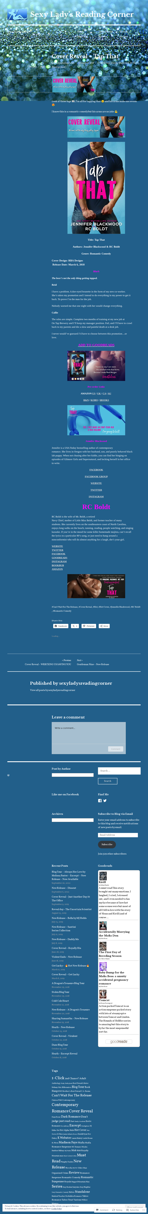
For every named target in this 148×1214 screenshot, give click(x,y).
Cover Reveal (104, 63)
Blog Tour (78, 1087)
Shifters (71, 1192)
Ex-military (65, 1126)
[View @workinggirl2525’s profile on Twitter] (105, 801)
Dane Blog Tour (60, 1045)
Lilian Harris (105, 885)
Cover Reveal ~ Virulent (64, 1036)
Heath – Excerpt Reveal (64, 1053)
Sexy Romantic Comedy (60, 1192)
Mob (73, 1150)
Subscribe (107, 844)
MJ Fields (68, 1151)
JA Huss (60, 1134)
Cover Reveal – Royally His (66, 948)
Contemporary (68, 1100)
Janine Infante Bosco (70, 1134)
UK (99, 393)
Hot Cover (104, 607)
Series (57, 1186)
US (93, 393)
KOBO (94, 400)
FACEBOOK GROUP (96, 476)
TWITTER (96, 490)
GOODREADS (59, 557)
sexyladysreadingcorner (63, 63)
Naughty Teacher (67, 1162)
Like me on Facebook (65, 794)
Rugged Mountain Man (80, 1182)
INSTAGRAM (96, 496)
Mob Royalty (82, 1150)
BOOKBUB (58, 565)
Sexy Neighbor (85, 1187)
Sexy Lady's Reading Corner (82, 14)
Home (80, 31)
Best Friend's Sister (80, 1083)
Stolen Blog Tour (60, 992)
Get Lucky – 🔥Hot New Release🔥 (70, 965)
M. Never (55, 1143)
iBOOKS (104, 400)
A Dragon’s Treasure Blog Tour (68, 983)
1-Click (58, 1078)
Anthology (56, 1083)
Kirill (102, 882)
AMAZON (57, 569)
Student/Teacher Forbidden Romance (67, 1196)
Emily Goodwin (80, 1121)
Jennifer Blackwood (120, 63)
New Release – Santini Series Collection (64, 928)
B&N (86, 400)
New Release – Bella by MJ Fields (69, 918)
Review (74, 1172)
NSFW (74, 1168)
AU (109, 393)
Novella (68, 1168)
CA (104, 393)
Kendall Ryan (82, 1134)
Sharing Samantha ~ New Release (70, 1018)
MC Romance (76, 1147)
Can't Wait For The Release (65, 607)
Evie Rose (104, 938)
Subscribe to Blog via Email (115, 813)
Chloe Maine (105, 959)
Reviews (102, 36)
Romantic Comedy (62, 611)
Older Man (82, 1168)
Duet (72, 1121)
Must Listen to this (70, 1156)
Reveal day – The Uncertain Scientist (72, 909)
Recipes (124, 36)
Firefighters (85, 1126)
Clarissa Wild (57, 1100)
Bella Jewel (68, 1083)
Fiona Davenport (106, 1003)
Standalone (82, 1192)
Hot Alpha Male (67, 1130)
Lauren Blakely (77, 1138)
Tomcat (104, 1000)
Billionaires (66, 1087)
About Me (82, 36)
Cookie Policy (56, 1209)
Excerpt (124, 31)
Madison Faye (68, 1142)
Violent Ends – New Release (67, 957)
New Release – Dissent (64, 888)
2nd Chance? (72, 1078)
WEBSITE (96, 483)
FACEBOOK (96, 469)
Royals (67, 1181)
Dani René (56, 1117)
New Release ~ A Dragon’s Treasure (71, 1009)
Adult (82, 1078)
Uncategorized (58, 67)
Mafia (81, 1143)
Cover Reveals (105, 31)
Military (61, 1151)
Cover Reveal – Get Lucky (65, 974)
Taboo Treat (67, 1199)
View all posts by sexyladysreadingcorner (52, 690)
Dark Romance (71, 1117)
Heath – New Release (63, 1027)
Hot (96, 607)
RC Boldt (134, 63)
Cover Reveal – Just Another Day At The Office (71, 898)
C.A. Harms (85, 1091)
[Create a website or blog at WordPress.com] (8, 775)
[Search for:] (119, 771)
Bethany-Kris (56, 1087)
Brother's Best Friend (71, 1091)
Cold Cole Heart (60, 1001)
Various (77, 1199)
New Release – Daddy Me (65, 939)
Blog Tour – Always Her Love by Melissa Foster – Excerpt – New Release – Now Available (69, 875)
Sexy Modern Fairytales (71, 1187)
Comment (115, 749)
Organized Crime (60, 1173)
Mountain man (57, 1156)
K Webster (64, 1138)
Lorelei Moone (87, 1138)
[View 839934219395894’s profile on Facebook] (100, 801)
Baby (63, 1083)
